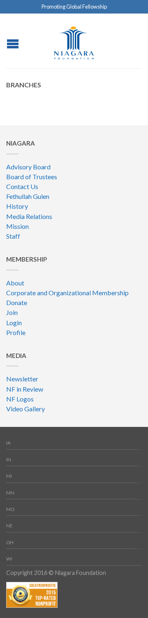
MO (10, 509)
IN (8, 459)
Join (12, 312)
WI (9, 558)
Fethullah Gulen (27, 196)
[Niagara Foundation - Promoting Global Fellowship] (74, 41)
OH (10, 542)
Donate (16, 302)
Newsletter (22, 379)
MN (10, 492)
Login (14, 322)
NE (9, 525)
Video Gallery (25, 409)
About (15, 283)
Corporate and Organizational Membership (67, 292)
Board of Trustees (31, 176)
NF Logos (20, 399)
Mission (17, 226)
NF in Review (24, 389)
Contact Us (22, 186)
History (17, 206)
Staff (13, 236)
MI (9, 476)
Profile (15, 332)
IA (8, 442)
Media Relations (29, 216)
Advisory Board (28, 167)
